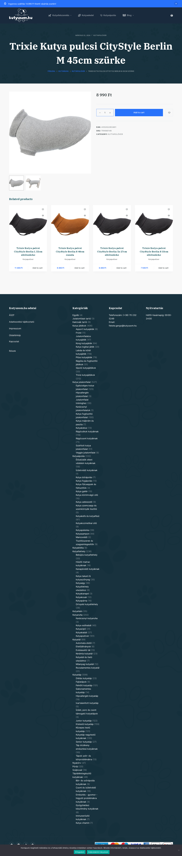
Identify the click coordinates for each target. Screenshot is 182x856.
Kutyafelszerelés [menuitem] (60, 15)
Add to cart (139, 112)
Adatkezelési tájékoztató (21, 321)
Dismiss (176, 4)
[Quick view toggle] (43, 215)
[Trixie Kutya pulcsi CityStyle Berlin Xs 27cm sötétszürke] (112, 224)
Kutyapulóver (99, 35)
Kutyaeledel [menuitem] (88, 15)
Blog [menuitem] (129, 15)
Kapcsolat (14, 341)
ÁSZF (11, 315)
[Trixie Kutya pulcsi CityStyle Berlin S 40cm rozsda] (70, 224)
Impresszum (15, 328)
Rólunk (12, 351)
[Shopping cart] (172, 15)
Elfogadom (79, 852)
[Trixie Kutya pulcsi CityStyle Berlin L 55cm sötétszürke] (28, 224)
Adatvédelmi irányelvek (98, 852)
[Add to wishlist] (169, 112)
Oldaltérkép (15, 335)
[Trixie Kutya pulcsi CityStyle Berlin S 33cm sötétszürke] (154, 224)
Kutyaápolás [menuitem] (109, 15)
